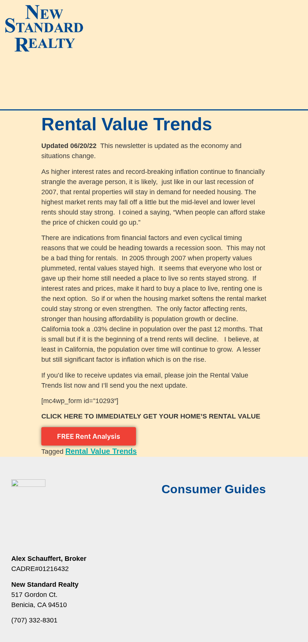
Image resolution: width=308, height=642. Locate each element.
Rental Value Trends (101, 451)
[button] (154, 70)
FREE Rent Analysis (88, 436)
